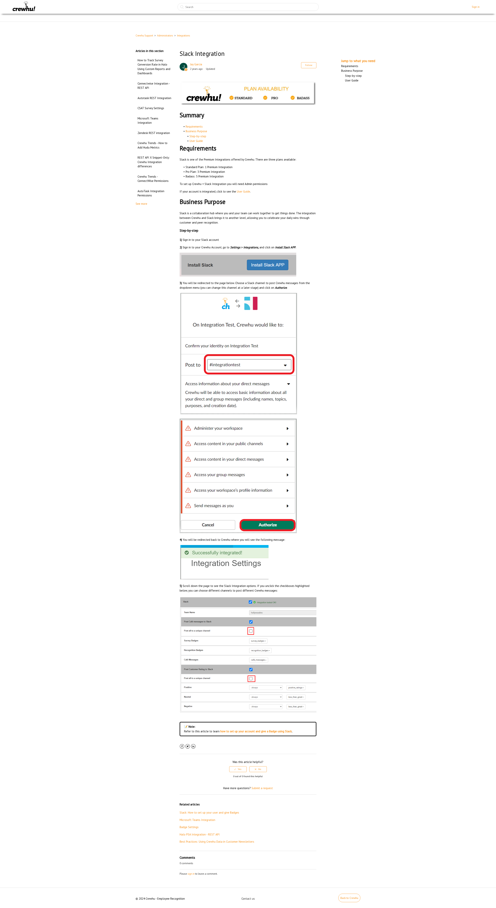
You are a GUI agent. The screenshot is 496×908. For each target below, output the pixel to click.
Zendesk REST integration (154, 133)
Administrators (165, 35)
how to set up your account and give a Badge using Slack (256, 731)
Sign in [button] (476, 7)
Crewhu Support (144, 35)
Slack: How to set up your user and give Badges (209, 812)
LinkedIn (193, 746)
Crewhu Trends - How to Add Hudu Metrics (152, 145)
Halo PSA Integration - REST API (200, 834)
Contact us (248, 898)
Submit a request (262, 788)
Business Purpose (196, 131)
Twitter (187, 746)
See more (141, 204)
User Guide (196, 141)
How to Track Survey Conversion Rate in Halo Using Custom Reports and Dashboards (154, 66)
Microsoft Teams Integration (148, 121)
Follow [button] (308, 65)
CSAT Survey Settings (151, 108)
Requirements (194, 126)
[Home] (24, 6)
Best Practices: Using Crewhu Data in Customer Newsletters (217, 841)
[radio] (238, 769)
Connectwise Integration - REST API (154, 86)
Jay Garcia (196, 64)
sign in (191, 873)
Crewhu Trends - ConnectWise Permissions (153, 179)
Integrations (183, 35)
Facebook (182, 746)
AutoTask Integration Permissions (151, 193)
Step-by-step (197, 136)
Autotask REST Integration (154, 98)
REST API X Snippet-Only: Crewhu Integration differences (154, 162)
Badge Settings (189, 827)
